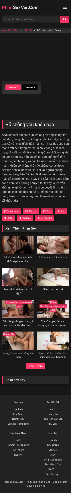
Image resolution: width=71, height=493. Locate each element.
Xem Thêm (35, 366)
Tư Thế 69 (18, 450)
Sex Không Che (53, 464)
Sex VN (53, 440)
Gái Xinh (18, 409)
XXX (52, 455)
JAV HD (27, 30)
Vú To (53, 409)
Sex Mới (53, 450)
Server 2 (29, 87)
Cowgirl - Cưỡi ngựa (18, 445)
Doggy (18, 440)
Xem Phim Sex (10, 30)
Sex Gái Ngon (53, 474)
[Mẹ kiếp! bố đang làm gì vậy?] (18, 277)
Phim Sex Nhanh (53, 460)
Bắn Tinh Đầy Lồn (53, 419)
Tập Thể (18, 455)
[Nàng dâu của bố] (53, 277)
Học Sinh (18, 414)
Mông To (53, 414)
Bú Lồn (53, 424)
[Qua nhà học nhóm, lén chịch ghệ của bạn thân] (53, 341)
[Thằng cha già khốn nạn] (53, 245)
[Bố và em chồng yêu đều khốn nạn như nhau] (18, 245)
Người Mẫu (18, 419)
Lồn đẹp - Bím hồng (18, 424)
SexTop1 (53, 469)
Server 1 (13, 87)
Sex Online (53, 445)
